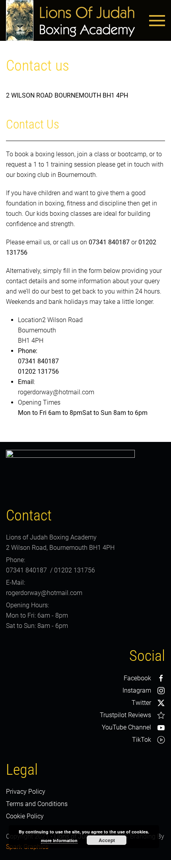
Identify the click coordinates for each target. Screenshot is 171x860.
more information (59, 840)
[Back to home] (70, 20)
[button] (157, 20)
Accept (107, 840)
